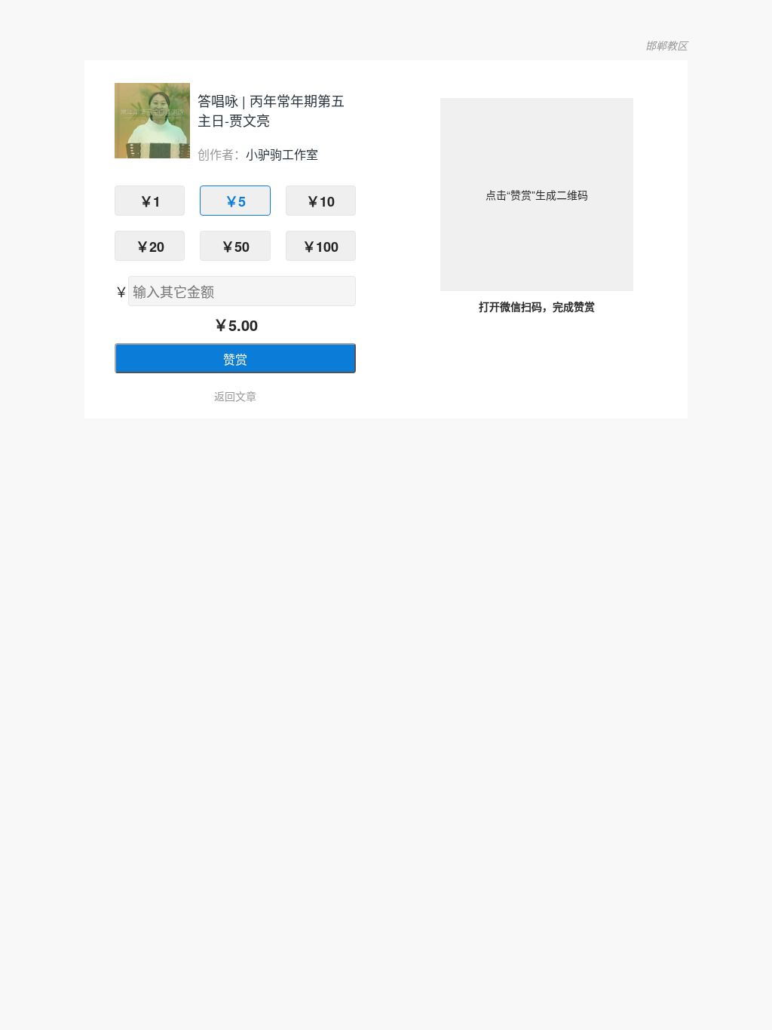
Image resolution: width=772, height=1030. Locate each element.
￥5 (235, 201)
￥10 (320, 201)
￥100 (320, 246)
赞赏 (235, 359)
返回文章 (235, 395)
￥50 (235, 246)
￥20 (150, 246)
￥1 (150, 201)
